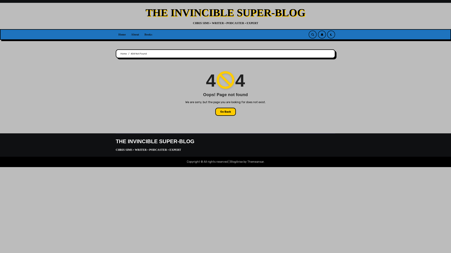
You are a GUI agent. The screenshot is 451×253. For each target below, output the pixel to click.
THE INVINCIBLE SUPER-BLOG (225, 12)
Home (122, 34)
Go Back (225, 111)
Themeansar (255, 161)
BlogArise (236, 161)
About (135, 34)
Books (148, 34)
